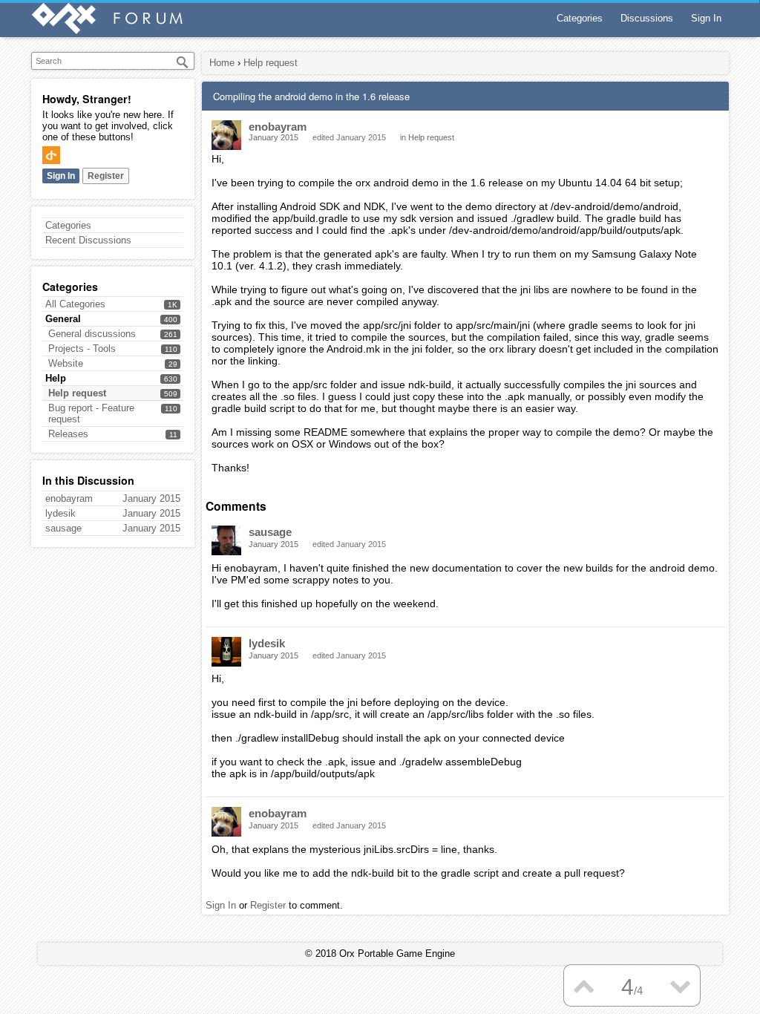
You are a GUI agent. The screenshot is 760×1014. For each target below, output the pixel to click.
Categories (580, 18)
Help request (77, 393)
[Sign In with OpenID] (51, 155)
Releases (68, 433)
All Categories (75, 304)
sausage (270, 532)
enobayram (278, 126)
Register (106, 176)
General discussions (92, 333)
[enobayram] (226, 135)
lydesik (267, 643)
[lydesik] (226, 652)
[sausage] (226, 540)
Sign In (706, 18)
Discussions (646, 18)
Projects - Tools (82, 348)
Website (65, 363)
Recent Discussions (88, 240)
